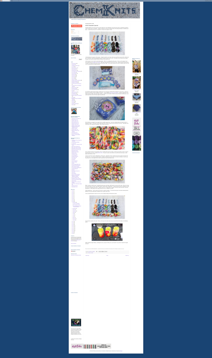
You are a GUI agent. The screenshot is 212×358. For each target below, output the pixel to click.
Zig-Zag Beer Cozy (74, 186)
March (74, 217)
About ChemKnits (73, 243)
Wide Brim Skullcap (75, 185)
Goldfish (73, 163)
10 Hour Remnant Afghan (75, 142)
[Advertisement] (75, 273)
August (74, 212)
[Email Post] (96, 251)
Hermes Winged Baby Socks (76, 164)
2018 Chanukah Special (76, 204)
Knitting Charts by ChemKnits (76, 80)
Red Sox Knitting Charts (75, 177)
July (73, 213)
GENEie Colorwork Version (76, 125)
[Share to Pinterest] (103, 251)
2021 (73, 197)
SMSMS (73, 100)
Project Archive (74, 94)
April (73, 216)
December (74, 202)
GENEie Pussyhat (74, 128)
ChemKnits (90, 251)
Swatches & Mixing (74, 103)
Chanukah (89, 252)
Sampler (92, 252)
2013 (73, 226)
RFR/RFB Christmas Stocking (76, 178)
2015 (73, 224)
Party (72, 90)
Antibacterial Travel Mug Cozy (76, 118)
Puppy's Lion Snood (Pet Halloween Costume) (75, 176)
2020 (73, 198)
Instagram (94, 62)
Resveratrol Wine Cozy (75, 133)
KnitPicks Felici (100, 152)
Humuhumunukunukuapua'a (76, 165)
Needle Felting (74, 88)
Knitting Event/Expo (75, 81)
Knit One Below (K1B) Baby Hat (76, 167)
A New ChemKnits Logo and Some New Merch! (77, 206)
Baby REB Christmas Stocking (76, 148)
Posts (73, 31)
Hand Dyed (73, 75)
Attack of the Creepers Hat (76, 146)
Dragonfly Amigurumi (75, 156)
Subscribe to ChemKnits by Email (76, 255)
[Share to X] (101, 251)
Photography (74, 93)
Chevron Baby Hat (74, 155)
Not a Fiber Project (74, 89)
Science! (73, 101)
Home (107, 255)
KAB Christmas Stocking (75, 166)
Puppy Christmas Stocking (76, 174)
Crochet (73, 66)
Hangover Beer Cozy (75, 129)
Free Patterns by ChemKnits (76, 71)
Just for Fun (73, 79)
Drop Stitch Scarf (74, 157)
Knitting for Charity (74, 82)
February (74, 218)
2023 (73, 194)
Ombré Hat (73, 172)
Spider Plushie (74, 180)
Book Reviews (74, 63)
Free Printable (74, 72)
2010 (73, 230)
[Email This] (99, 251)
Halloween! (73, 74)
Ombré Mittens (74, 173)
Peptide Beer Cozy (74, 132)
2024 (73, 193)
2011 (73, 229)
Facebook (98, 62)
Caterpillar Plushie (74, 154)
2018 (73, 201)
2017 (73, 221)
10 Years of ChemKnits (76, 203)
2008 (73, 233)
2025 (73, 192)
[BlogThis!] (100, 251)
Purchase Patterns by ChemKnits (77, 95)
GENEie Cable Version (75, 124)
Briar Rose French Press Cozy (76, 149)
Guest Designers (74, 73)
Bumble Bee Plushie (75, 150)
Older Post (127, 255)
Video (73, 104)
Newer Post (87, 255)
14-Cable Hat (74, 143)
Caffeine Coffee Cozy (75, 120)
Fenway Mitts (74, 158)
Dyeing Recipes (74, 70)
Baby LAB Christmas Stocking (76, 147)
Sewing (73, 102)
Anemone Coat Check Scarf (136, 112)
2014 (73, 225)
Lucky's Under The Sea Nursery (76, 83)
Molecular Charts (74, 87)
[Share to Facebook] (102, 251)
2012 (73, 228)
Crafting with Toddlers (75, 65)
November (74, 208)
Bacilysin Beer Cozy (75, 119)
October (74, 209)
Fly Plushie (73, 159)
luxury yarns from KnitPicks (114, 92)
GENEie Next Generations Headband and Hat (76, 127)
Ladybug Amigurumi (75, 168)
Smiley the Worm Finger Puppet (76, 179)
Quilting (73, 97)
